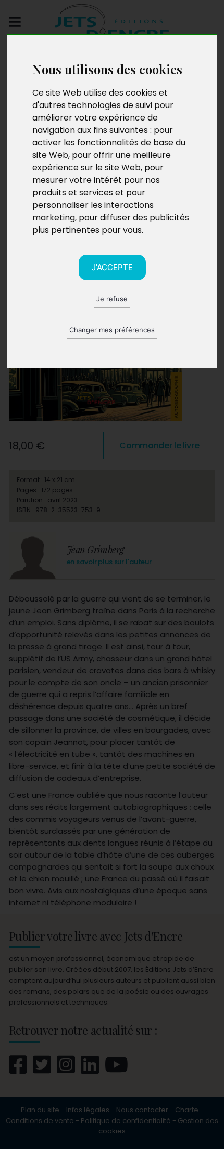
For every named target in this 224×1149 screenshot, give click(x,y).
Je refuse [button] (112, 299)
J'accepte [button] (112, 267)
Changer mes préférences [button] (112, 330)
